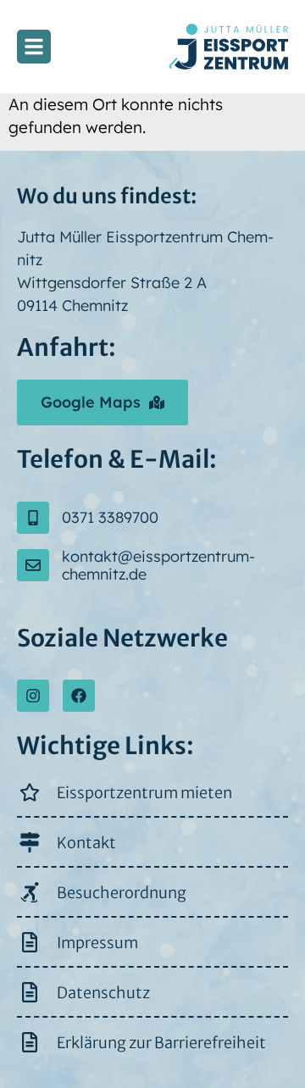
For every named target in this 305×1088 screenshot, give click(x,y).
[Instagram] (33, 696)
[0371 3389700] (33, 518)
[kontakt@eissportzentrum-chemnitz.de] (33, 565)
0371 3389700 (110, 517)
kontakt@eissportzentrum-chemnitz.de (158, 566)
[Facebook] (79, 696)
